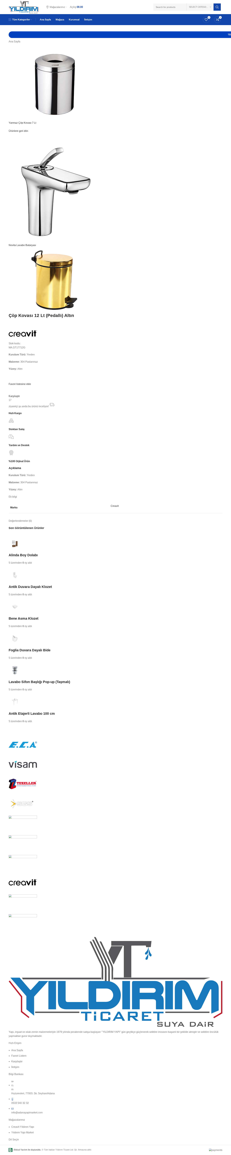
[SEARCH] (217, 7)
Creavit (115, 506)
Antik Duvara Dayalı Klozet (30, 587)
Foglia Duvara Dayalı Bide (29, 650)
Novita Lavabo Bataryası (22, 245)
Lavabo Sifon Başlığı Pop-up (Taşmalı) (39, 682)
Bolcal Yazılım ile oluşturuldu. (27, 1150)
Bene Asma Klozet (23, 618)
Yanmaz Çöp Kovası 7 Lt (22, 122)
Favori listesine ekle (20, 384)
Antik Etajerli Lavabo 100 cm (32, 714)
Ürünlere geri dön (18, 131)
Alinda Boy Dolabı (23, 555)
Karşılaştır (14, 396)
